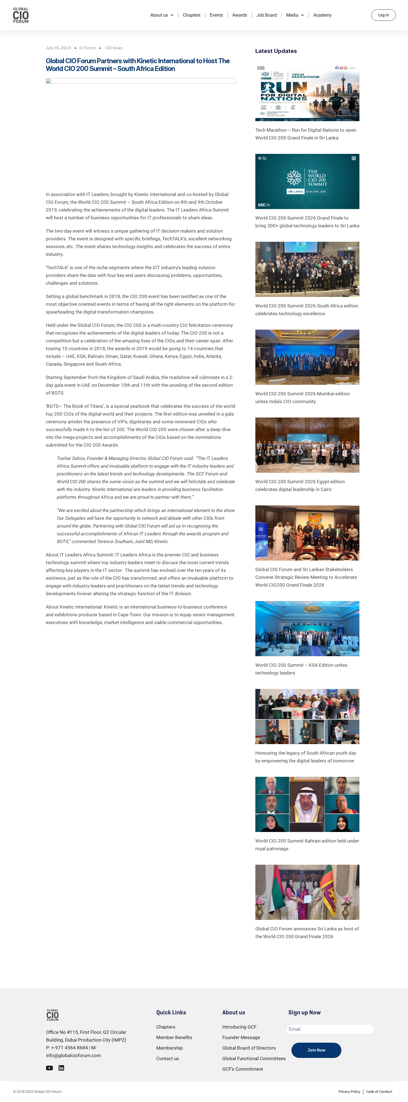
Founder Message (241, 1037)
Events (216, 15)
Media (292, 15)
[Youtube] (49, 1068)
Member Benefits (174, 1037)
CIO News (114, 47)
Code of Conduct (379, 1092)
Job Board (266, 15)
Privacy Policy (349, 1092)
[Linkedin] (61, 1068)
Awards (239, 15)
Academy (322, 15)
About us (159, 15)
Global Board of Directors (249, 1048)
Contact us (167, 1058)
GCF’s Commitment (242, 1069)
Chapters (191, 15)
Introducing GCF (239, 1027)
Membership (169, 1048)
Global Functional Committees (254, 1058)
